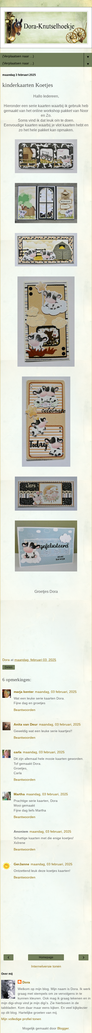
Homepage (46, 957)
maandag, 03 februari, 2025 (56, 692)
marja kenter (23, 692)
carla (17, 752)
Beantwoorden (24, 710)
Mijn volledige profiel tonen (21, 1019)
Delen (9, 667)
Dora (26, 982)
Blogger (63, 1028)
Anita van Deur (26, 724)
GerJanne (21, 864)
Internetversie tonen (46, 966)
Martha (19, 794)
